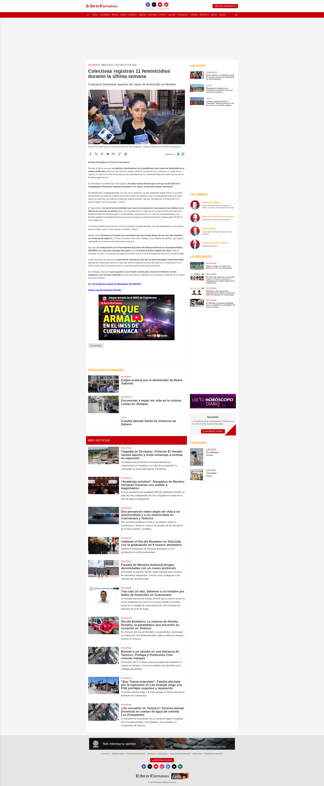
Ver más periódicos (225, 6)
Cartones (152, 15)
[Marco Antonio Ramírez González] (195, 218)
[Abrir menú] (88, 15)
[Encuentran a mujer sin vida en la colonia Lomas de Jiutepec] (103, 404)
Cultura (171, 15)
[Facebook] (148, 4)
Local (95, 15)
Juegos (222, 15)
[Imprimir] (126, 154)
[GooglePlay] (180, 766)
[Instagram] (166, 4)
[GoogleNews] (168, 766)
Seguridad (105, 15)
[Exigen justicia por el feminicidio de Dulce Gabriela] (103, 384)
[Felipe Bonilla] (195, 231)
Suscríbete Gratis (213, 431)
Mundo (123, 15)
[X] (154, 4)
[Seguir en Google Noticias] (183, 154)
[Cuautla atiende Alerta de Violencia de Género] (103, 421)
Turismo (194, 15)
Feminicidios (96, 346)
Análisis (142, 15)
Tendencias (182, 15)
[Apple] (174, 766)
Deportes (204, 15)
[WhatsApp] (102, 154)
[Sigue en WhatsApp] (178, 154)
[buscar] (236, 14)
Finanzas (132, 15)
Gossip (162, 15)
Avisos (214, 15)
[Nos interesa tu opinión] (162, 744)
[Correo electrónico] (113, 154)
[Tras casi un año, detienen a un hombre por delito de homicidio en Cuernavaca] (103, 600)
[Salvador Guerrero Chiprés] (195, 244)
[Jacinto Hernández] (195, 205)
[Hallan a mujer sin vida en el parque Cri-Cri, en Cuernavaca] (197, 266)
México (115, 15)
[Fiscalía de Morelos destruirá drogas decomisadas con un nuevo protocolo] (103, 572)
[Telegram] (107, 154)
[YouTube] (160, 4)
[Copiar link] (119, 154)
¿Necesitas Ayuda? (162, 760)
